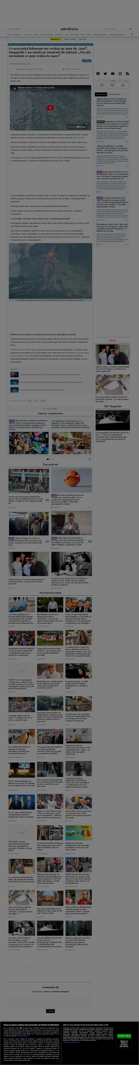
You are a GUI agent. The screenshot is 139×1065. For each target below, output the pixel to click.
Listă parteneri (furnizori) (71, 1042)
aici (55, 1050)
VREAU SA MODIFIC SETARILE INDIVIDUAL (124, 1044)
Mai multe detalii (22, 1035)
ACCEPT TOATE (124, 1036)
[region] (69, 1043)
